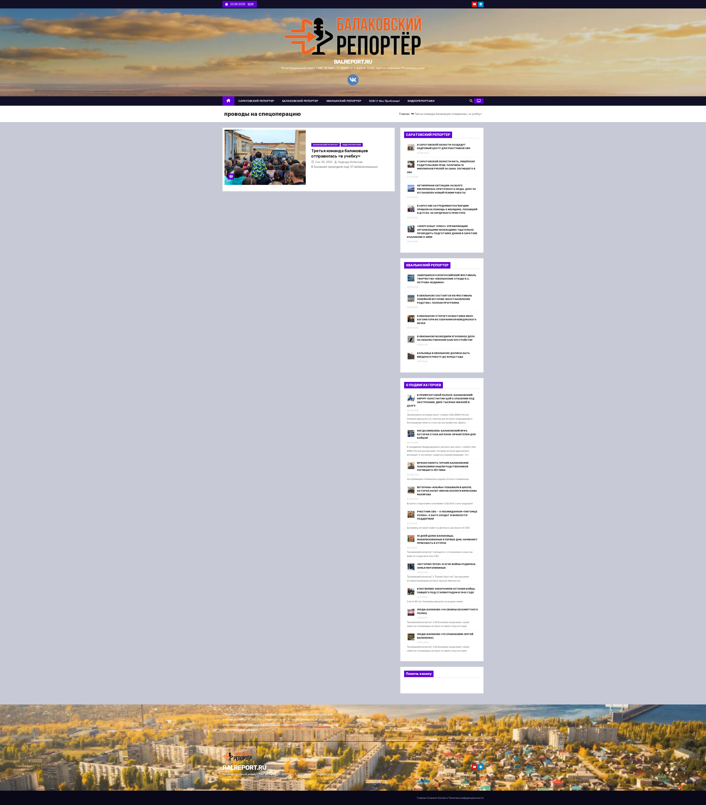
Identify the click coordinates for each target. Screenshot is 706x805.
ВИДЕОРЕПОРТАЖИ (421, 101)
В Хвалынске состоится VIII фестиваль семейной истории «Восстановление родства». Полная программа (444, 299)
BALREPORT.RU (353, 61)
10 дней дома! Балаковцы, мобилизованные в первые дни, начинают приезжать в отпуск (447, 539)
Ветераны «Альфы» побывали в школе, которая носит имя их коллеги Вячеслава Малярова (447, 491)
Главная (404, 114)
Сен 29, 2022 (324, 162)
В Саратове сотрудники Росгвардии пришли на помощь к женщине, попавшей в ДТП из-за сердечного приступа (447, 209)
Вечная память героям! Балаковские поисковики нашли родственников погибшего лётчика (443, 466)
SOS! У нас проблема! (384, 101)
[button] (471, 101)
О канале (432, 798)
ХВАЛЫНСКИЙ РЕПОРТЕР (343, 101)
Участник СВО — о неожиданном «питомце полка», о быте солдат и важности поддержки (447, 515)
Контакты (443, 798)
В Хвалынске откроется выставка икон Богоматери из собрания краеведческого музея (446, 320)
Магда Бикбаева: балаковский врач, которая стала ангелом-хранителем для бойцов (446, 434)
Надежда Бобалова (350, 162)
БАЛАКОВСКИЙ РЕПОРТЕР (300, 101)
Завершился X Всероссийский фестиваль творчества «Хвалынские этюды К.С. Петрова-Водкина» (446, 279)
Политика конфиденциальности (466, 798)
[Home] (228, 101)
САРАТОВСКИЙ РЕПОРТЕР (256, 101)
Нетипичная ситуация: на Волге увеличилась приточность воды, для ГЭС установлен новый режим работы (446, 189)
